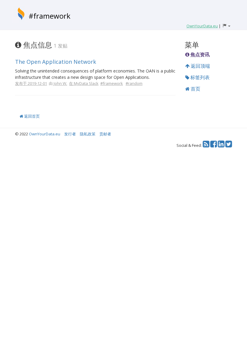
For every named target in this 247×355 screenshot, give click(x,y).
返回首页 (31, 116)
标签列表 (199, 77)
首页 (194, 88)
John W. (60, 83)
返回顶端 (199, 66)
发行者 (70, 134)
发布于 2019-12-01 (31, 83)
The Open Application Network (55, 61)
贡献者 (105, 134)
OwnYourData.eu (44, 134)
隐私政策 (87, 134)
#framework (49, 16)
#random (134, 83)
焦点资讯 (199, 54)
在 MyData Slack (83, 83)
